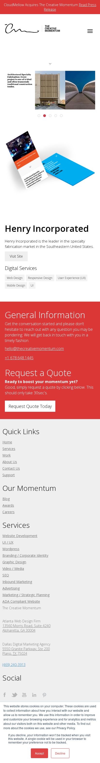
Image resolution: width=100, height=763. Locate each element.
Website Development (19, 535)
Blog (6, 498)
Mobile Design (16, 285)
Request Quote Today (30, 406)
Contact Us (11, 468)
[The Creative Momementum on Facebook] (4, 695)
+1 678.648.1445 (19, 357)
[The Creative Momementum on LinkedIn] (34, 695)
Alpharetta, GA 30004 (18, 630)
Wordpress (10, 549)
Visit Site (16, 256)
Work (6, 455)
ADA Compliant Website (21, 601)
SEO (5, 575)
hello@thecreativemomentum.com (34, 348)
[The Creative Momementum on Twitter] (14, 695)
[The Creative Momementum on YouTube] (24, 695)
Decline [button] (60, 753)
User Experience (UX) (71, 278)
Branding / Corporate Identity (25, 555)
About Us (9, 461)
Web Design (15, 278)
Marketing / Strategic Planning (26, 594)
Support (8, 475)
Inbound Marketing (17, 581)
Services (8, 448)
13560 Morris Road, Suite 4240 (26, 625)
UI (32, 285)
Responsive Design (40, 278)
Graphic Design (14, 562)
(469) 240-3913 (13, 664)
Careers (8, 512)
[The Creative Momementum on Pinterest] (44, 695)
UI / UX (7, 542)
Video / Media (13, 568)
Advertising (11, 588)
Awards (8, 505)
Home (7, 442)
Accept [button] (39, 753)
